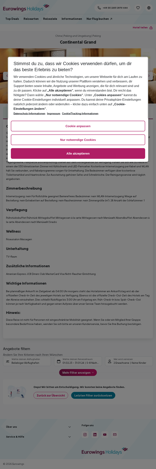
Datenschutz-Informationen (29, 113)
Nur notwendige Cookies (78, 140)
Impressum (53, 113)
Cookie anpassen (78, 126)
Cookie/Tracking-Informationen (80, 113)
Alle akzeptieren (78, 153)
